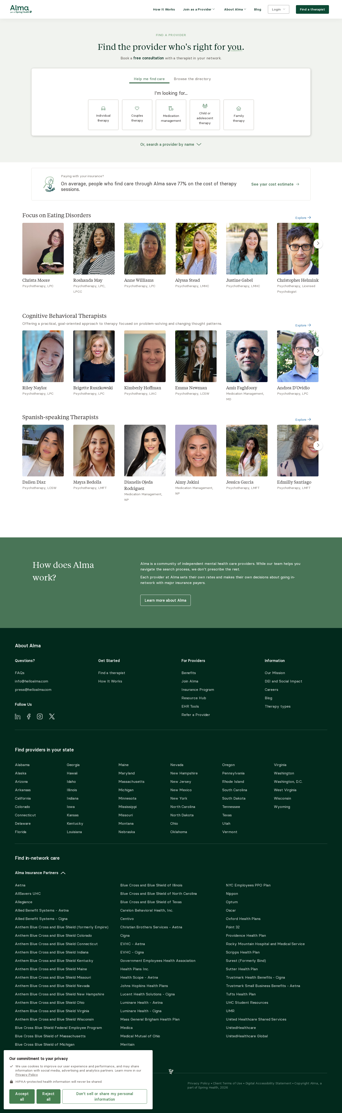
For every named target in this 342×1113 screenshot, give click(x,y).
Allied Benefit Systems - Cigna (41, 918)
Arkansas (23, 789)
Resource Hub (193, 698)
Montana (125, 823)
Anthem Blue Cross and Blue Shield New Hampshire (59, 994)
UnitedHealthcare (241, 1027)
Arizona (21, 781)
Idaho (71, 781)
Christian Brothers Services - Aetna (151, 927)
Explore (301, 218)
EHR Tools (190, 706)
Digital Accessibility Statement (268, 1083)
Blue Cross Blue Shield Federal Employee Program (58, 1027)
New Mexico (181, 789)
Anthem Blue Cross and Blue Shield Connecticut (56, 943)
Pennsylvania (233, 773)
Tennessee (231, 806)
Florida (20, 831)
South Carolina (234, 789)
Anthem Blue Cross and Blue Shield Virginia (52, 1010)
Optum (232, 901)
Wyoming (282, 806)
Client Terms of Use (228, 1083)
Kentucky (75, 823)
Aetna (20, 885)
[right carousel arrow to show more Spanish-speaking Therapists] (318, 445)
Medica (126, 1027)
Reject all (48, 1096)
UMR (230, 1010)
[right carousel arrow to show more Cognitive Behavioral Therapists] (318, 351)
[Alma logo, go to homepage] (21, 10)
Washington (284, 773)
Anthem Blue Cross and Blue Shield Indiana (51, 952)
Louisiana (74, 831)
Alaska (20, 773)
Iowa (71, 806)
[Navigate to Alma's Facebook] (28, 717)
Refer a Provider (195, 714)
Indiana (72, 798)
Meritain (127, 1044)
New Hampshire (184, 773)
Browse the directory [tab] (192, 78)
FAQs (19, 672)
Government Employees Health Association (157, 960)
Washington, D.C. (288, 781)
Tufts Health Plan (241, 994)
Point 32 (233, 927)
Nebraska (126, 831)
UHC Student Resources (247, 1002)
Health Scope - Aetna (139, 977)
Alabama (22, 764)
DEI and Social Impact (283, 681)
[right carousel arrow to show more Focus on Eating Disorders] (318, 243)
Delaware (23, 823)
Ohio (174, 823)
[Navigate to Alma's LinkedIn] (17, 717)
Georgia (73, 764)
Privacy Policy (199, 1083)
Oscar (231, 910)
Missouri (125, 815)
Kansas (73, 815)
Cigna (125, 935)
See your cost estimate (272, 184)
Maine (123, 764)
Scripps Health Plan (243, 952)
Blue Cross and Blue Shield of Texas (151, 901)
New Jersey (180, 781)
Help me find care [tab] (149, 78)
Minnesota (127, 798)
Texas (227, 815)
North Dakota (182, 815)
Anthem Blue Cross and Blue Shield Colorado (53, 935)
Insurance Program (197, 689)
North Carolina (182, 806)
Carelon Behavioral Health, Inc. (146, 910)
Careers (271, 689)
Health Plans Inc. (134, 969)
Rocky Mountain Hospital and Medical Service (265, 943)
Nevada (176, 764)
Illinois (72, 789)
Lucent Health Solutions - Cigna (147, 994)
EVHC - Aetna (132, 943)
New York (178, 798)
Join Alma (189, 681)
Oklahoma (178, 831)
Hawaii (72, 773)
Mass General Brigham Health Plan (149, 1019)
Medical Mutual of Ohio (140, 1036)
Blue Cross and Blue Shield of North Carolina (158, 893)
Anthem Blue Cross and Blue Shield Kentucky (54, 960)
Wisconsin (282, 798)
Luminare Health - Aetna (141, 1002)
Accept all (22, 1096)
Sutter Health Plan (242, 969)
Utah (226, 823)
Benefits (188, 672)
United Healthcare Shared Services (256, 1019)
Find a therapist (111, 672)
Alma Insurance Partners (36, 872)
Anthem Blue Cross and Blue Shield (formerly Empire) (61, 927)
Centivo (127, 918)
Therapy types (278, 706)
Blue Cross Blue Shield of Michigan (44, 1044)
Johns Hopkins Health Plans (144, 985)
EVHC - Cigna (132, 952)
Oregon (228, 764)
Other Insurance (29, 1059)
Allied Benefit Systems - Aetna (42, 910)
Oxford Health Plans (243, 918)
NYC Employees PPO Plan (248, 885)
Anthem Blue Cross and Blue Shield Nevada (52, 985)
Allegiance (23, 901)
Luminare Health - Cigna (140, 1010)
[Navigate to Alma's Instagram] (40, 717)
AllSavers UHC (28, 893)
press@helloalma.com (33, 689)
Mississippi (127, 806)
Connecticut (25, 815)
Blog (268, 698)
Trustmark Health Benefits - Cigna (255, 977)
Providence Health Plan (246, 935)
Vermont (229, 831)
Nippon (232, 893)
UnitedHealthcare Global (247, 1036)
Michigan (125, 789)
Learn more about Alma (165, 600)
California (23, 798)
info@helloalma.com (31, 681)
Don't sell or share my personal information (104, 1096)
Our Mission (275, 672)
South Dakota (233, 798)
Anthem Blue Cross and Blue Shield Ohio (49, 1002)
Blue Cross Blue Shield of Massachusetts (50, 1036)
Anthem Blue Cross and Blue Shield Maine (51, 969)
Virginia (280, 764)
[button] (103, 115)
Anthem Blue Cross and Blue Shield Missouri (53, 977)
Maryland (126, 773)
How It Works (110, 681)
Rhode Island (233, 781)
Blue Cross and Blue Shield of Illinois (151, 885)
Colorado (22, 806)
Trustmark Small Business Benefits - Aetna (263, 985)
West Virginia (285, 789)
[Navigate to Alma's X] (52, 717)
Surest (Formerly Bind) (246, 960)
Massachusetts (131, 781)
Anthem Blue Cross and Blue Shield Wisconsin (54, 1019)
